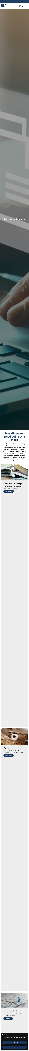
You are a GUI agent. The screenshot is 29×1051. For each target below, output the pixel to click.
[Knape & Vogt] (4, 6)
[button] (23, 6)
